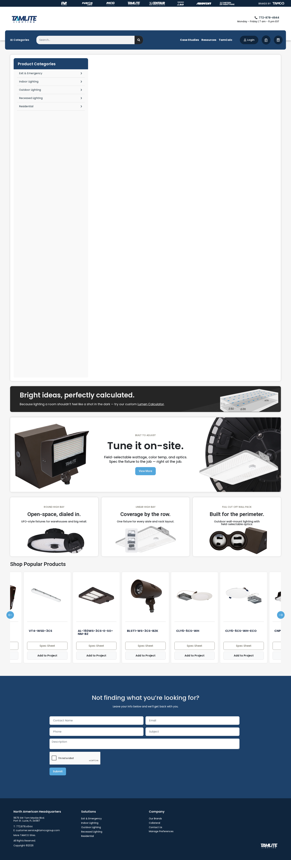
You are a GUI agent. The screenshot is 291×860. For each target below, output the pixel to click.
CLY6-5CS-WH (187, 631)
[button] (10, 615)
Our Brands (155, 818)
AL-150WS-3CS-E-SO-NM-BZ (95, 632)
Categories (21, 40)
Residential (26, 106)
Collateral (154, 823)
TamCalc (225, 40)
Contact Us (155, 827)
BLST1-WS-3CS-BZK (142, 631)
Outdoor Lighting (30, 90)
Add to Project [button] (47, 655)
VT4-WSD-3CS (40, 631)
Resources (208, 40)
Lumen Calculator (151, 404)
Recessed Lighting (31, 98)
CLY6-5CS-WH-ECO (241, 631)
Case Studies (189, 40)
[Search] (139, 40)
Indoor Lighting (28, 81)
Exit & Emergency (30, 73)
